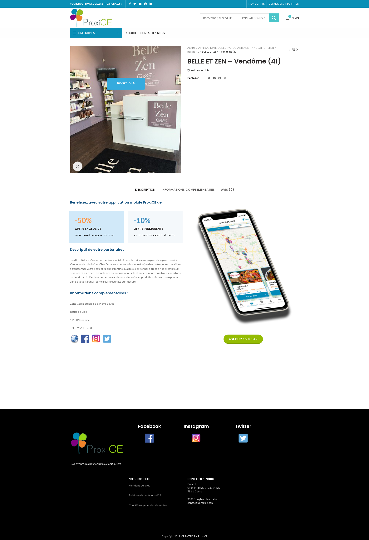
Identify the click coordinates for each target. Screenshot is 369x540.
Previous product (289, 50)
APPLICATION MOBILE (211, 47)
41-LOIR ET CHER (264, 47)
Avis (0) (227, 189)
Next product (297, 50)
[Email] (140, 3)
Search (274, 17)
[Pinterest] (145, 3)
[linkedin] (150, 3)
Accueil (191, 47)
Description (145, 189)
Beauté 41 (193, 51)
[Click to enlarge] (77, 166)
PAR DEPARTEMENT (239, 47)
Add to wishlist (201, 70)
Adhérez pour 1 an (243, 339)
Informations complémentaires (188, 189)
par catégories (252, 18)
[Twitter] (134, 3)
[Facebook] (130, 3)
